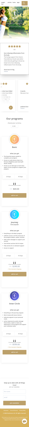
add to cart (14, 195)
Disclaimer (6, 410)
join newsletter (14, 403)
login (18, 2)
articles (10, 2)
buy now (24, 3)
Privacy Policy (22, 410)
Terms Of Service (14, 410)
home (14, 2)
